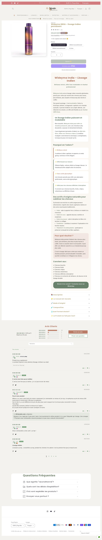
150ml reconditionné (76, 45)
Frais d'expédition (55, 35)
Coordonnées (71, 531)
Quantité (53, 51)
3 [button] (51, 456)
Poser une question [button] (78, 336)
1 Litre (72, 49)
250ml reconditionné (60, 49)
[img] (16, 354)
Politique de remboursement (29, 531)
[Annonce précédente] (35, 3)
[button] (13, 8)
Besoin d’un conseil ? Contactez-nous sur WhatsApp (71, 285)
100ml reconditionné (60, 45)
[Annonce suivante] (64, 3)
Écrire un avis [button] (78, 332)
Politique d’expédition (53, 531)
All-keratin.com (18, 531)
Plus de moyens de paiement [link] (68, 69)
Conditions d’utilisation (42, 531)
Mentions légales (63, 531)
